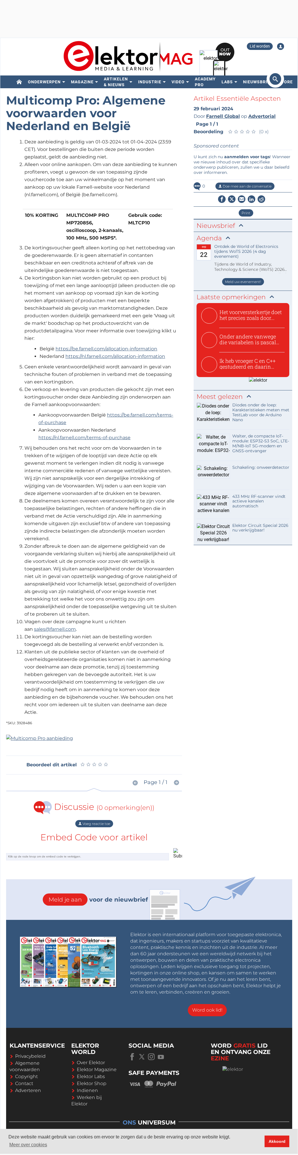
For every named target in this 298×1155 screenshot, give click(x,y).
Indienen (87, 1090)
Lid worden (260, 46)
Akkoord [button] (277, 1141)
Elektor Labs (91, 1076)
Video (178, 82)
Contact (24, 1083)
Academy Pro (205, 82)
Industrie (149, 82)
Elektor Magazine (97, 1069)
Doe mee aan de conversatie (247, 186)
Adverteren (28, 1090)
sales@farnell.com (55, 629)
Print (246, 213)
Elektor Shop (91, 1083)
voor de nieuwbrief (98, 899)
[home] (19, 82)
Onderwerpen (44, 82)
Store (285, 82)
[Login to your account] (280, 46)
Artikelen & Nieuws (116, 82)
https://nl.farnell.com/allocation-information (115, 356)
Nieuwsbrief (257, 82)
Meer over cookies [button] (28, 1144)
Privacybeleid (30, 1056)
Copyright (26, 1076)
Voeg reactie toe (96, 823)
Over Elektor (91, 1062)
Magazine (82, 82)
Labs (227, 82)
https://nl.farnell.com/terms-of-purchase (84, 437)
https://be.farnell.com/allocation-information (106, 349)
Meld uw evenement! (243, 282)
